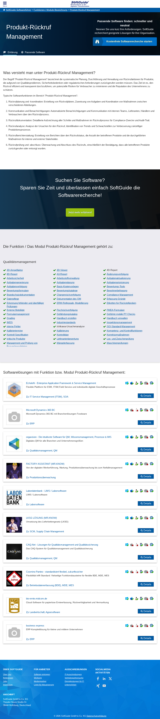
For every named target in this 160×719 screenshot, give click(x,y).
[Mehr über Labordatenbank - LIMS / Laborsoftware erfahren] (80, 497)
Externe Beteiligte (16, 310)
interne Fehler (14, 326)
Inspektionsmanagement (119, 322)
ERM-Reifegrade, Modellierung (72, 303)
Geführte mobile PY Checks (121, 314)
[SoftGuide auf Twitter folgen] (110, 678)
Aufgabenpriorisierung (118, 282)
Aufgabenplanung (65, 282)
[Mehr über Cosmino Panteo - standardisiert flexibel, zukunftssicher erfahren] (80, 578)
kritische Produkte (16, 338)
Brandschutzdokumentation (21, 294)
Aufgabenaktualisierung (118, 278)
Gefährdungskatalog (67, 314)
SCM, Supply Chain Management (47, 531)
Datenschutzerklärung (96, 716)
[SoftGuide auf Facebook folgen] (98, 678)
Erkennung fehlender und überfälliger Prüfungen (25, 305)
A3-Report (62, 274)
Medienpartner (40, 681)
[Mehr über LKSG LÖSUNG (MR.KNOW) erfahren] (80, 524)
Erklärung (13, 52)
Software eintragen (42, 674)
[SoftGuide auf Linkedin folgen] (104, 678)
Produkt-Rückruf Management (85, 10)
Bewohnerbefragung (117, 290)
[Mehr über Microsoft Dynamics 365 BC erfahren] (80, 416)
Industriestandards (66, 322)
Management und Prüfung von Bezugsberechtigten (22, 345)
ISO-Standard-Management (121, 326)
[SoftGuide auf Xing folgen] (98, 685)
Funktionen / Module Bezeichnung (50, 10)
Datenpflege (13, 298)
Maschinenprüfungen (117, 343)
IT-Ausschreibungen (73, 674)
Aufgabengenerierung (17, 282)
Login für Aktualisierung (44, 685)
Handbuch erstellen (66, 318)
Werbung (38, 678)
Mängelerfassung (65, 343)
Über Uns (7, 674)
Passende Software (35, 52)
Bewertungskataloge (67, 290)
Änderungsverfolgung (117, 274)
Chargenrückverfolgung (69, 294)
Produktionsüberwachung (43, 477)
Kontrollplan (63, 334)
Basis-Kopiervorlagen (68, 286)
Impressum (7, 685)
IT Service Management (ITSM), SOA (49, 396)
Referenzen (8, 678)
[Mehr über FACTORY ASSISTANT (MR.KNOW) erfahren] (80, 470)
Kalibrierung (63, 330)
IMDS (10, 322)
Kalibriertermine (15, 330)
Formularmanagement (18, 314)
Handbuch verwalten (117, 318)
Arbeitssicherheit (15, 278)
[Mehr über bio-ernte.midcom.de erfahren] (80, 605)
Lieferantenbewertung (68, 338)
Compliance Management (120, 294)
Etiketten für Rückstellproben (121, 303)
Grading (11, 318)
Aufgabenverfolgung (17, 286)
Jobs (5, 681)
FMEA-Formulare (116, 310)
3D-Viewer (62, 270)
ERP (32, 423)
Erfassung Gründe (116, 298)
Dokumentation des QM (69, 298)
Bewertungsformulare (18, 290)
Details (147, 395)
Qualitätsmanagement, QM (43, 450)
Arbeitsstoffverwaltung (68, 278)
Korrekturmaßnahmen (118, 334)
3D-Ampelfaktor (15, 270)
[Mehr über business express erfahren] (80, 632)
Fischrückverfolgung (67, 310)
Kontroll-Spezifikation (17, 334)
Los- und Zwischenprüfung (120, 338)
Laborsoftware (37, 504)
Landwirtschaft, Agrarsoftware (45, 612)
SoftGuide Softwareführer (18, 10)
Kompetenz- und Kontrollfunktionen (124, 330)
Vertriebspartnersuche (74, 678)
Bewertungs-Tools (116, 286)
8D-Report (12, 274)
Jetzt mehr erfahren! (80, 212)
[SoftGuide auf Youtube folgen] (104, 685)
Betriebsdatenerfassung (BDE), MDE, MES (52, 585)
